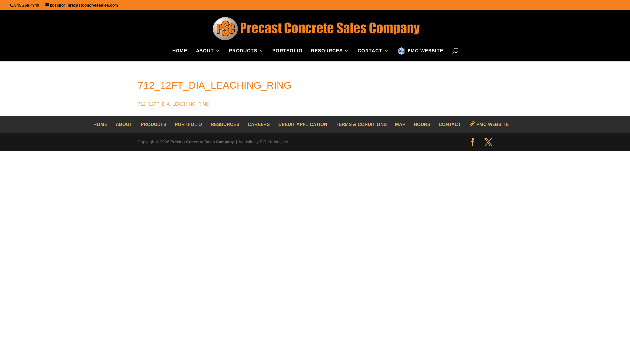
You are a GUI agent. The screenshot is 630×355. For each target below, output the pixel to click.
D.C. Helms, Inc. (274, 142)
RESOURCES (327, 50)
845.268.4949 (26, 5)
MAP (400, 124)
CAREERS (259, 124)
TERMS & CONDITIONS (361, 124)
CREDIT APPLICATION (302, 124)
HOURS (422, 124)
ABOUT (205, 50)
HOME (179, 50)
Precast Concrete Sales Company (202, 142)
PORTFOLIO (287, 50)
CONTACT (370, 50)
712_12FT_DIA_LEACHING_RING (174, 103)
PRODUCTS (243, 50)
